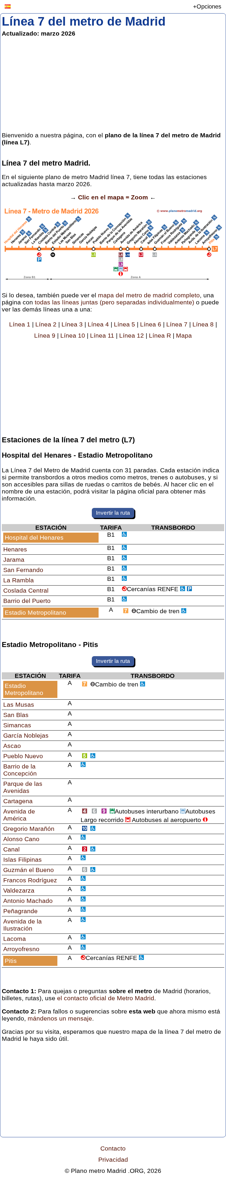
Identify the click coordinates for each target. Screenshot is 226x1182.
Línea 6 (150, 324)
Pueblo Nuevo (23, 756)
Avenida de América (19, 815)
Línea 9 (44, 335)
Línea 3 (72, 324)
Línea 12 (131, 335)
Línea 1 (19, 324)
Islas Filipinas (22, 859)
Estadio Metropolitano (35, 612)
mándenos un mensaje (60, 1018)
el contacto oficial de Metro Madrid (105, 998)
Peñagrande (20, 911)
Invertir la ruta (113, 513)
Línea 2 (45, 324)
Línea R (160, 335)
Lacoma (14, 938)
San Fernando (23, 569)
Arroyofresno (21, 949)
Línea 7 (176, 324)
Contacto (113, 1148)
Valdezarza (18, 890)
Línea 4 (98, 324)
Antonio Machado (28, 900)
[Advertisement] (113, 84)
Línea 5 (124, 324)
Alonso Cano (21, 839)
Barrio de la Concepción (20, 770)
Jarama (13, 559)
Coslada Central (26, 590)
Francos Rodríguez (30, 880)
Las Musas (18, 704)
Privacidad (113, 1159)
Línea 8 (203, 324)
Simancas (17, 725)
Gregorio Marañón (28, 828)
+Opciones (207, 6)
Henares (15, 549)
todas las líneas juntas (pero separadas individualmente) (114, 302)
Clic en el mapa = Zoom (113, 197)
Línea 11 (102, 335)
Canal (11, 849)
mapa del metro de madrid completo (149, 295)
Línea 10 (72, 335)
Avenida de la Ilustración (22, 925)
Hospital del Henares (34, 537)
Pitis (11, 960)
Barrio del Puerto (27, 600)
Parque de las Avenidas (22, 787)
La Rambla (18, 580)
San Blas (16, 714)
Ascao (12, 745)
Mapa (184, 335)
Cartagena (18, 801)
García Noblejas (26, 735)
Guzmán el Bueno (28, 869)
